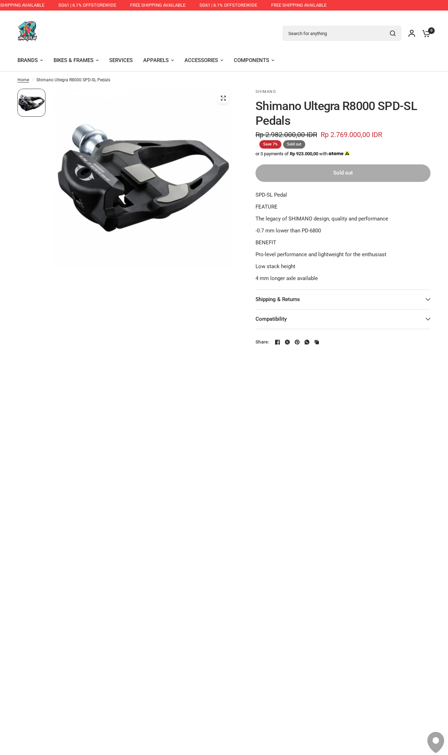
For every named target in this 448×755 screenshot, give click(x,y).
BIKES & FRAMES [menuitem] (73, 60)
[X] (287, 342)
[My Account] (412, 33)
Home (23, 79)
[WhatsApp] (307, 342)
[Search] (392, 33)
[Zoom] (223, 98)
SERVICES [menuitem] (121, 60)
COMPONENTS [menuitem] (251, 60)
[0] (424, 33)
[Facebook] (277, 342)
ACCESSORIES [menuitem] (201, 60)
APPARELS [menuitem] (156, 60)
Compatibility (271, 319)
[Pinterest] (297, 342)
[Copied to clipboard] (317, 342)
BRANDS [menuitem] (28, 60)
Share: (262, 342)
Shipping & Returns (277, 299)
